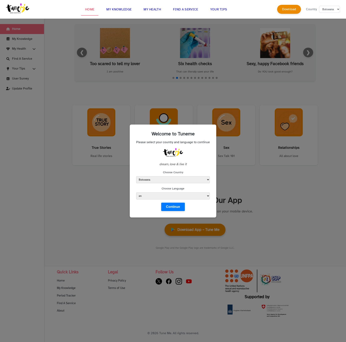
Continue (173, 206)
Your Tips (218, 9)
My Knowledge (119, 9)
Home (89, 9)
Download (289, 9)
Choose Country (173, 172)
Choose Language (173, 188)
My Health (152, 9)
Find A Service (185, 9)
